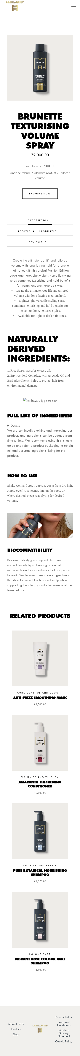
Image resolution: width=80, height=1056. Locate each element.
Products (16, 1029)
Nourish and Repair (40, 865)
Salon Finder (16, 1024)
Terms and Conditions (64, 1023)
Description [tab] (38, 220)
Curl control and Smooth (40, 692)
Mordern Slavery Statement (64, 1033)
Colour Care (40, 954)
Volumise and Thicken (40, 777)
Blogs (16, 1034)
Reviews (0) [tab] (38, 242)
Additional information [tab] (38, 231)
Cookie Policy (63, 1041)
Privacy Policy (63, 1017)
